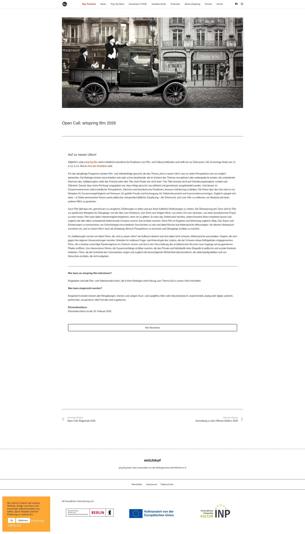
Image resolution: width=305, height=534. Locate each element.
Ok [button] (11, 520)
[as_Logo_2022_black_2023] (65, 4)
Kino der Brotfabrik (97, 166)
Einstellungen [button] (38, 520)
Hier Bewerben (152, 327)
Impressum (151, 484)
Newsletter (137, 484)
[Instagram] (242, 4)
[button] (97, 4)
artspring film (90, 162)
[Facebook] (236, 4)
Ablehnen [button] (23, 520)
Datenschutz (167, 484)
